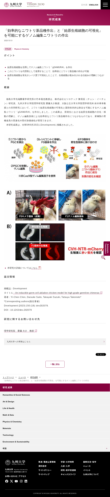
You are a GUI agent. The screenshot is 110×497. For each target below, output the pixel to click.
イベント (87, 470)
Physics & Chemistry (12, 422)
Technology (8, 435)
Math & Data (8, 415)
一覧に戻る (55, 364)
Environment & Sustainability (16, 442)
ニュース (22, 377)
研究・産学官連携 (68, 470)
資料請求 (42, 466)
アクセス (22, 476)
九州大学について (91, 474)
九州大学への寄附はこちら (18, 342)
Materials (7, 428)
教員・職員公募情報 (47, 461)
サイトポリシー (45, 470)
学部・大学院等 (67, 461)
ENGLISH (93, 4)
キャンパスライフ (68, 474)
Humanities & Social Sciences (16, 395)
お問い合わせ (11, 476)
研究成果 (34, 377)
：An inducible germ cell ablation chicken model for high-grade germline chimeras (56, 293)
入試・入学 (65, 466)
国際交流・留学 (89, 461)
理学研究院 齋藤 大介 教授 (19, 331)
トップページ (8, 377)
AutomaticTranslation (107, 248)
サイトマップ (44, 474)
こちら (34, 268)
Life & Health (8, 408)
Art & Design (8, 401)
